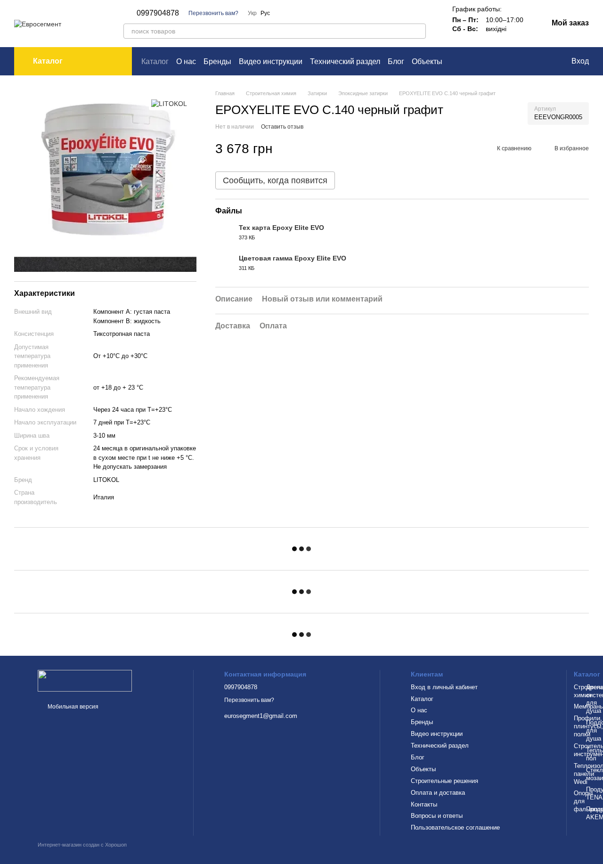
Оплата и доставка (438, 792)
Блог (396, 61)
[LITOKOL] (169, 103)
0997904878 (158, 13)
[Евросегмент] (85, 680)
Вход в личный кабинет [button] (444, 687)
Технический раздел (345, 61)
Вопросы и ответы (437, 815)
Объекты (427, 61)
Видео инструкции (270, 61)
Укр (252, 13)
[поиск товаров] (418, 31)
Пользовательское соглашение (455, 827)
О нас (186, 61)
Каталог (155, 61)
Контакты (424, 804)
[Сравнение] (525, 61)
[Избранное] (544, 61)
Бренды (217, 61)
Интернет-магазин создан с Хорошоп (82, 845)
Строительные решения (444, 780)
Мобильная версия (72, 706)
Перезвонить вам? (213, 13)
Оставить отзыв (282, 126)
